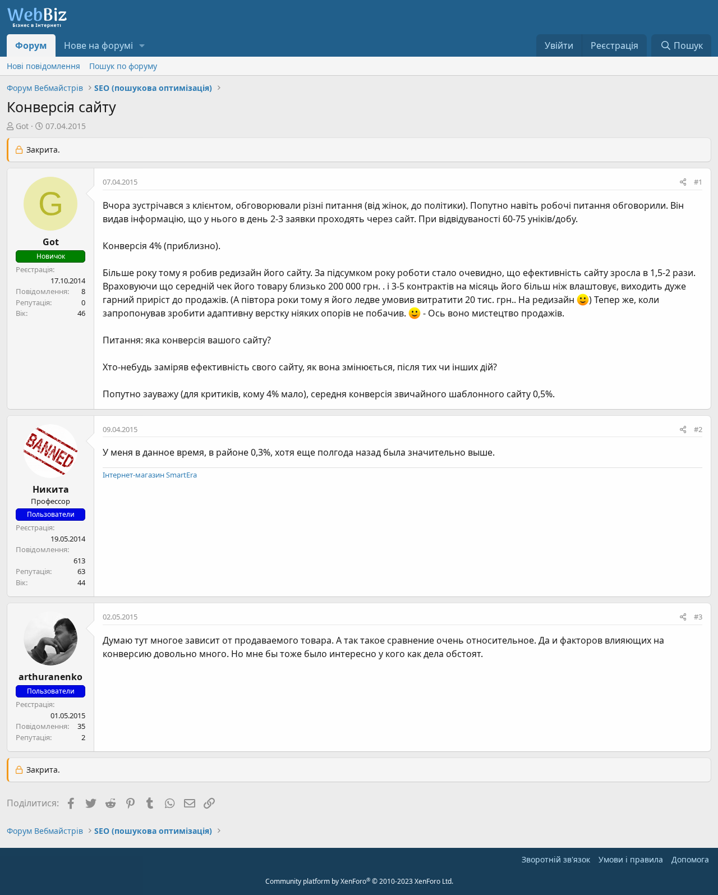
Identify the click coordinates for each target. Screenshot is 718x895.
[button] (142, 45)
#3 (698, 617)
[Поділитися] (683, 182)
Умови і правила (631, 859)
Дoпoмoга (690, 859)
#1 (698, 182)
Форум (31, 45)
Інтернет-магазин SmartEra (150, 475)
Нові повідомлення (43, 66)
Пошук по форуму (123, 66)
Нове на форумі (98, 45)
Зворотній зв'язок (556, 859)
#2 (698, 429)
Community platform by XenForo (359, 881)
